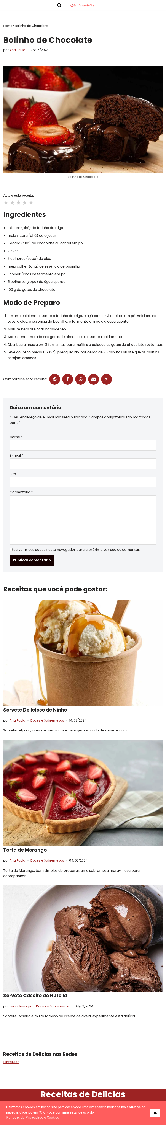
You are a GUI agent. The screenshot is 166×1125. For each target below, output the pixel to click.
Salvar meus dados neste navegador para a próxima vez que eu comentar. (76, 549)
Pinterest (11, 1062)
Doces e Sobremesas (47, 720)
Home (7, 26)
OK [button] (155, 1113)
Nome (16, 436)
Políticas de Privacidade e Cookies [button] (32, 1117)
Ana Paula (17, 50)
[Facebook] (67, 379)
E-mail (16, 455)
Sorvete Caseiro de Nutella (35, 995)
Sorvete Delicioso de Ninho (35, 710)
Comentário (21, 492)
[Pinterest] (54, 379)
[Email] (93, 379)
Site (13, 473)
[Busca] (59, 5)
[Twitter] (106, 379)
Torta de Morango (25, 850)
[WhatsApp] (80, 379)
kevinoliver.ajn (20, 1006)
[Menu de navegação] (107, 5)
